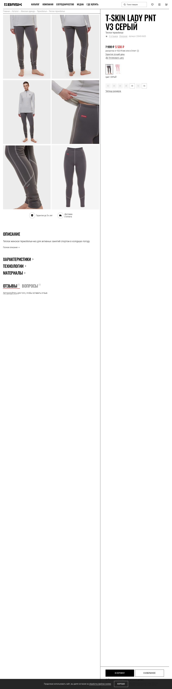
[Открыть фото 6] (75, 177)
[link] (13, 4)
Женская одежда (28, 11)
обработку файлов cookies (100, 684)
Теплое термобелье (57, 11)
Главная (6, 11)
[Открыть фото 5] (27, 177)
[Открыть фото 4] (75, 112)
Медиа (80, 4)
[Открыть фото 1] (27, 47)
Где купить (92, 4)
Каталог (15, 11)
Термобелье (42, 11)
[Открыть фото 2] (75, 47)
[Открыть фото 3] (27, 112)
